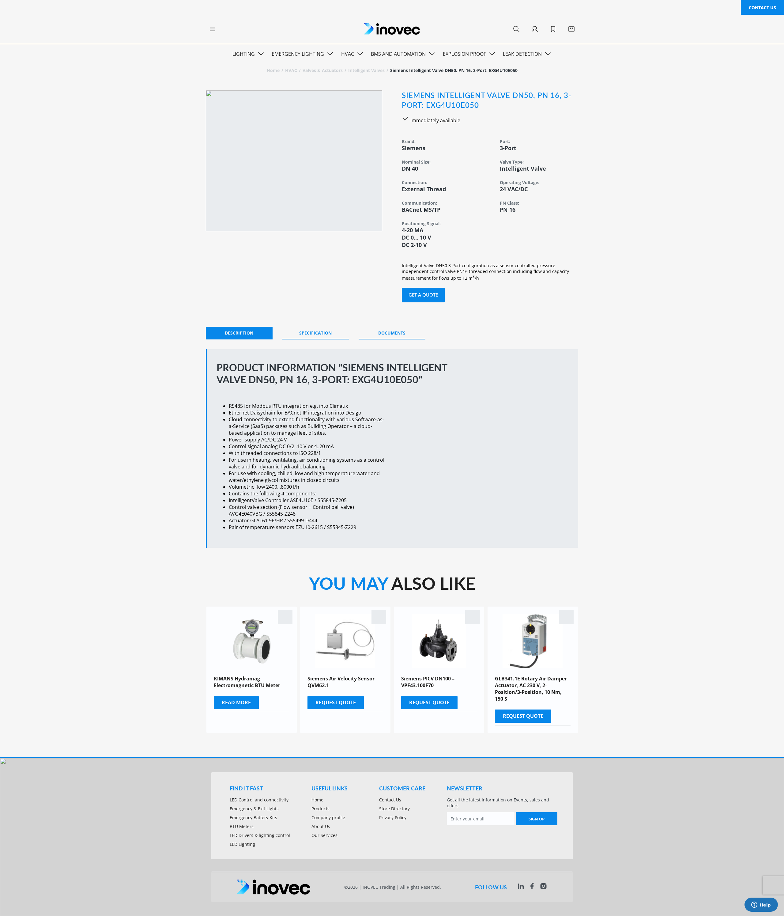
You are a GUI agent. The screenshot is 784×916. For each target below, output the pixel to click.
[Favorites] (553, 29)
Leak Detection (522, 54)
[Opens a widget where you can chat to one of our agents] (761, 905)
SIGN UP (537, 819)
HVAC (347, 54)
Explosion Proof (464, 54)
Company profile (328, 817)
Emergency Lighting (298, 54)
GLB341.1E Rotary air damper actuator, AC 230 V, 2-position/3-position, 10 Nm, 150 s (531, 688)
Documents (391, 333)
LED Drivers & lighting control (260, 835)
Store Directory (394, 809)
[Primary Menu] (212, 29)
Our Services (324, 835)
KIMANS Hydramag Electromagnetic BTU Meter (247, 682)
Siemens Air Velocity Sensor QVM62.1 (341, 682)
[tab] (239, 333)
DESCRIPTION (239, 333)
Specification (315, 333)
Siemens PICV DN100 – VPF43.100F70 (427, 682)
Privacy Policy (392, 817)
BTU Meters (242, 826)
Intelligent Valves (366, 70)
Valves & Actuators (323, 70)
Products (320, 809)
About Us (320, 826)
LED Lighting (242, 844)
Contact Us (762, 7)
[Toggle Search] (516, 29)
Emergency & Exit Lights (254, 809)
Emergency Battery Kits (253, 817)
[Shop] (571, 29)
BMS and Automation (398, 54)
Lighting (243, 54)
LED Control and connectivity (259, 800)
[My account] (534, 29)
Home (273, 70)
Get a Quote (423, 295)
